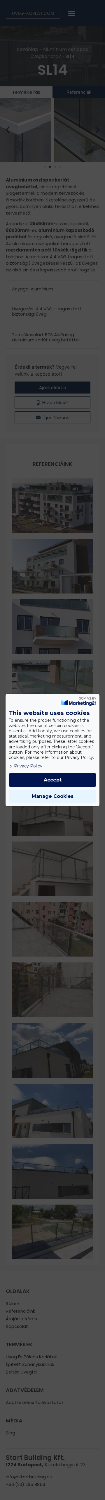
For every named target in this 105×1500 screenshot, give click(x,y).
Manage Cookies (53, 796)
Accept (53, 780)
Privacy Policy (28, 766)
